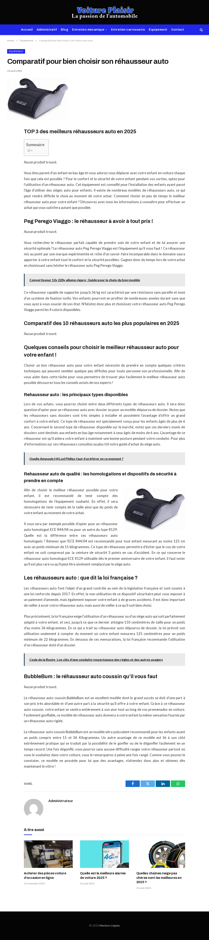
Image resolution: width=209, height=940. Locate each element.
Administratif (47, 29)
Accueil (27, 29)
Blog (64, 29)
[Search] (201, 29)
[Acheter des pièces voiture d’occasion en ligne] (48, 854)
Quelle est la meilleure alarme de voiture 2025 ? (103, 875)
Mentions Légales (109, 925)
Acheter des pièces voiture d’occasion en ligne (45, 875)
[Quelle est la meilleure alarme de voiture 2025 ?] (104, 854)
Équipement (158, 29)
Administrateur (60, 801)
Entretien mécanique (88, 29)
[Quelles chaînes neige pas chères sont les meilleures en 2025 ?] (160, 854)
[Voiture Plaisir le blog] (105, 12)
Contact (177, 29)
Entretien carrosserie (128, 29)
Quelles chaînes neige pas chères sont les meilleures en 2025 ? (159, 878)
